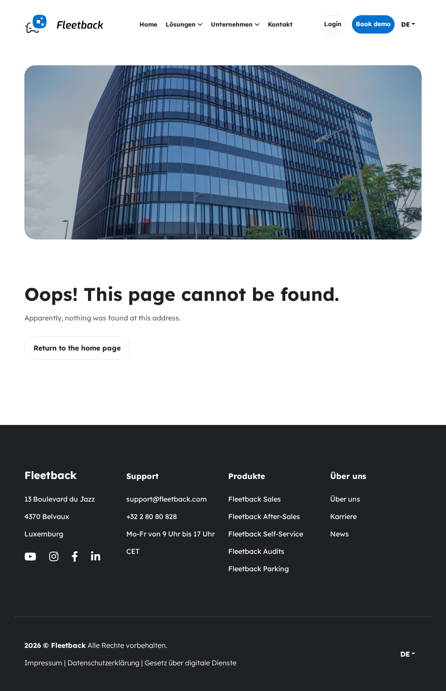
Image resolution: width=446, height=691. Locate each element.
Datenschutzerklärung (103, 662)
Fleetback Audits (256, 551)
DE (405, 24)
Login (332, 24)
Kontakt (280, 24)
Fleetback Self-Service (265, 533)
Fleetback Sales (254, 499)
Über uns (345, 499)
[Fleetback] (68, 24)
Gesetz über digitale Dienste (191, 662)
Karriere (343, 516)
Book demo (373, 24)
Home (148, 24)
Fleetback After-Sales (264, 516)
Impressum (43, 662)
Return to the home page (77, 348)
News (339, 533)
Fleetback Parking (258, 568)
